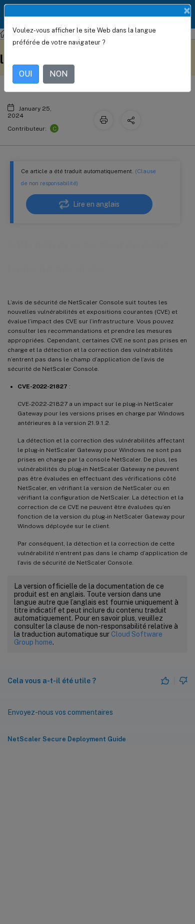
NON (59, 74)
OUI (25, 74)
